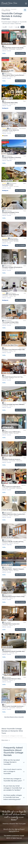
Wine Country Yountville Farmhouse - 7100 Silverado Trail (13, 707)
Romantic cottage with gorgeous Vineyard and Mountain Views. (12, 268)
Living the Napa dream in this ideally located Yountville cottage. (12, 48)
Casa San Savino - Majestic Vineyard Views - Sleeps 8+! (13, 569)
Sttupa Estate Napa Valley (10, 102)
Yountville (9, 50)
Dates (4, 27)
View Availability (20, 53)
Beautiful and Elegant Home (10, 212)
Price (10, 27)
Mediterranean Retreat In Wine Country (11, 679)
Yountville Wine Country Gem (10, 624)
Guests (16, 27)
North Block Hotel (7, 185)
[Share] (25, 9)
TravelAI (22, 835)
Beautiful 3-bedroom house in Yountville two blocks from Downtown (13, 460)
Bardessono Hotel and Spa (10, 240)
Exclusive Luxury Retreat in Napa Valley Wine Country (13, 350)
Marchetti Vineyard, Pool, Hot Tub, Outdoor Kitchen (12, 377)
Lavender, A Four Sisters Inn (10, 130)
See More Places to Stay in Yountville (14, 717)
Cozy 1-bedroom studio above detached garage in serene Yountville (13, 487)
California (4, 50)
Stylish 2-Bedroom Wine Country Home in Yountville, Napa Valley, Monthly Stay (14, 514)
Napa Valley (9, 160)
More (23, 27)
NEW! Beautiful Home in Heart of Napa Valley (13, 597)
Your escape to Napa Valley (10, 322)
